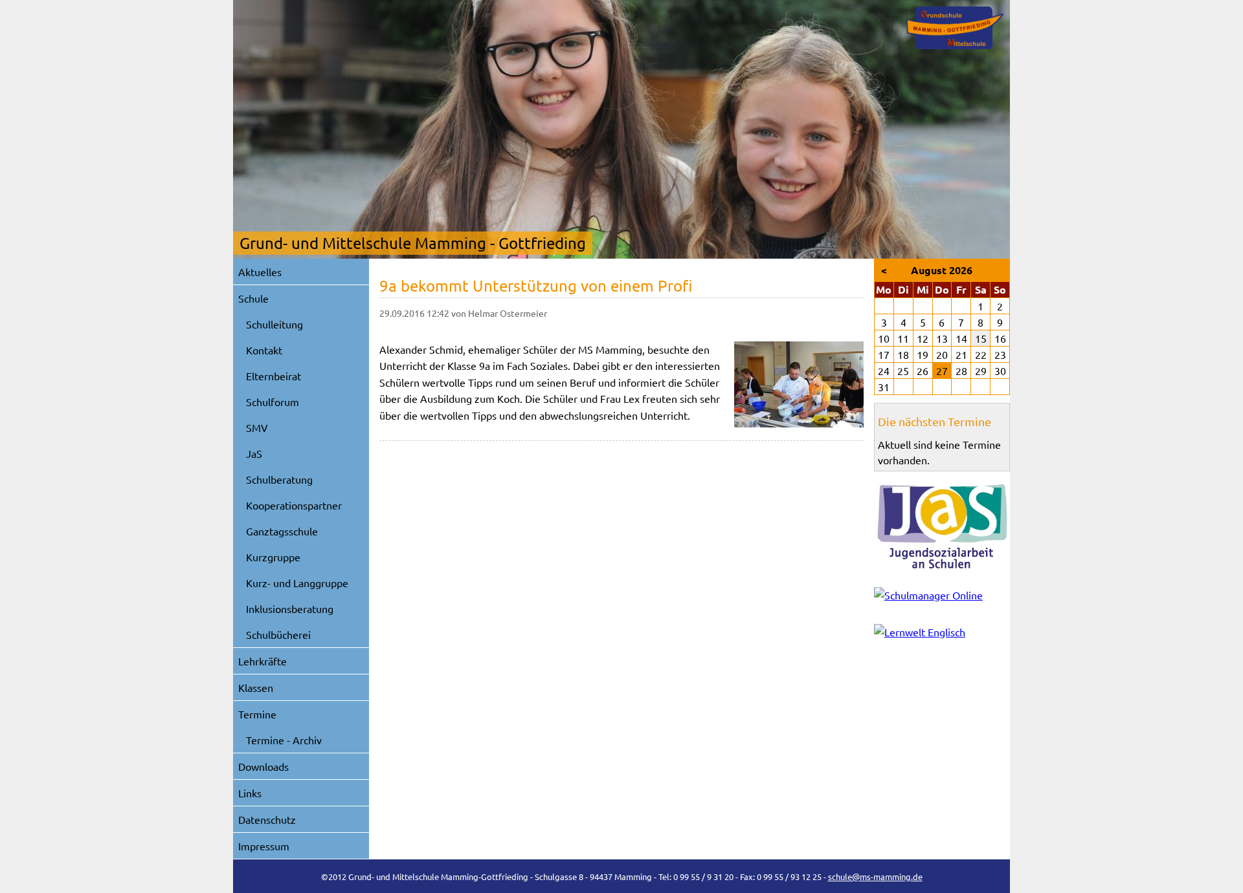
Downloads (263, 766)
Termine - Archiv (284, 739)
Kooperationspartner (294, 505)
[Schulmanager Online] (942, 597)
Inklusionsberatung (289, 608)
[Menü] (954, 27)
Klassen (255, 687)
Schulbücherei (278, 634)
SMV (257, 427)
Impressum (263, 845)
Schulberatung (279, 479)
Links (250, 792)
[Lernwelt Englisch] (942, 634)
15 (981, 338)
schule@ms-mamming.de (875, 876)
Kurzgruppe (273, 556)
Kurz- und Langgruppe (297, 582)
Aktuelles (260, 271)
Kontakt (264, 349)
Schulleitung (274, 323)
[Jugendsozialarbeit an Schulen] (942, 526)
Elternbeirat (273, 375)
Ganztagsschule (282, 530)
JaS (254, 453)
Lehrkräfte (262, 660)
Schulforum (272, 401)
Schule (253, 298)
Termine (257, 713)
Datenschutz (267, 819)
